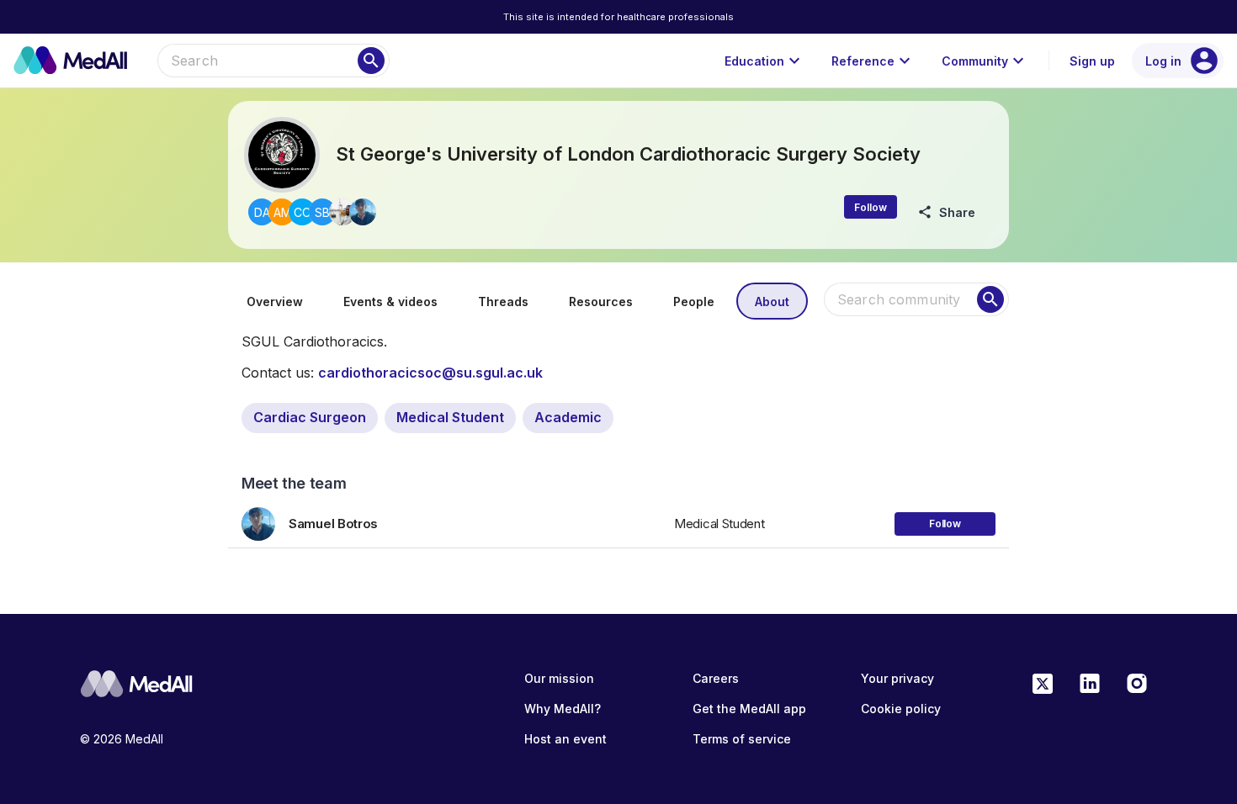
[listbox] (618, 517)
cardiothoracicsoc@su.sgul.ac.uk (430, 372)
